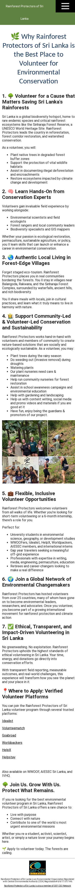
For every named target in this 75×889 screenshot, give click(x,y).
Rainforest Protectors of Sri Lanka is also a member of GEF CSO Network (37, 886)
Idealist (7, 721)
